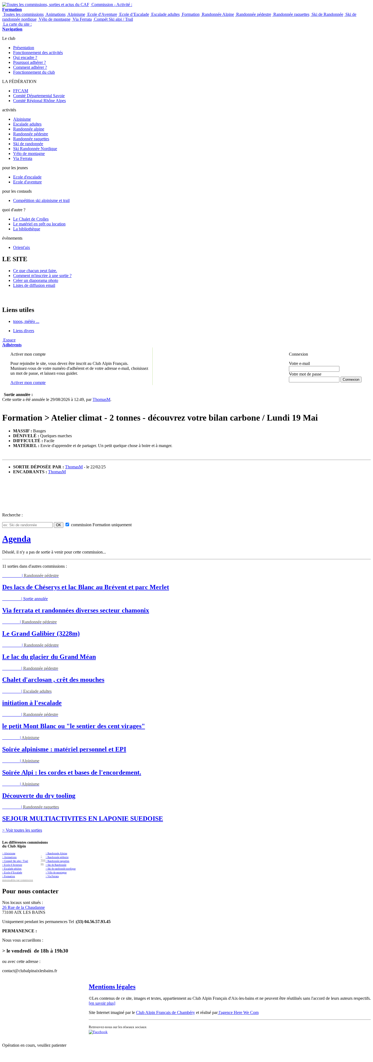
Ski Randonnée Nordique (35, 148)
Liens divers (23, 330)
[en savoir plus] (102, 1003)
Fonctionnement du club (34, 72)
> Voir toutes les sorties (22, 830)
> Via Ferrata (52, 876)
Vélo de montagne (54, 19)
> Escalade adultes (12, 868)
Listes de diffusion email (34, 285)
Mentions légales (112, 986)
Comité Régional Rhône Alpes (39, 100)
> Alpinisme (8, 853)
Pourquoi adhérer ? (29, 62)
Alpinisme (76, 14)
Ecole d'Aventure (101, 14)
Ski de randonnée (28, 143)
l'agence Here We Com (238, 1012)
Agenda (16, 539)
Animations (55, 14)
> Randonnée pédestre (57, 857)
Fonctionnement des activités (38, 52)
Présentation (23, 47)
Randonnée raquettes (290, 14)
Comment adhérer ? (30, 67)
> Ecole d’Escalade (12, 872)
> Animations (9, 857)
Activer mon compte (28, 382)
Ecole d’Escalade (133, 14)
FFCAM (20, 90)
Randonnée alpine (28, 129)
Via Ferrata (82, 19)
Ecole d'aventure (27, 182)
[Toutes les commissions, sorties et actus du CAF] (45, 4)
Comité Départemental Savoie (39, 95)
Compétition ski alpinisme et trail (41, 200)
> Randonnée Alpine (56, 853)
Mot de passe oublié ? (303, 384)
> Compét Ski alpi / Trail (15, 861)
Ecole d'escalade (27, 177)
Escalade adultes (165, 14)
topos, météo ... (26, 321)
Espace (12, 342)
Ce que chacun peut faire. (35, 270)
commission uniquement (101, 524)
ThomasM (101, 399)
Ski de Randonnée (326, 14)
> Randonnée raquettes (57, 861)
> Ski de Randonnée (56, 865)
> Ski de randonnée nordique (61, 868)
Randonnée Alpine (217, 14)
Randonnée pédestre (253, 14)
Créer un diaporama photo (35, 280)
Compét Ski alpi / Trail (113, 19)
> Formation (8, 876)
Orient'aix (21, 247)
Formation (190, 14)
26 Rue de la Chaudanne (23, 907)
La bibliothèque (26, 229)
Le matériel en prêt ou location (39, 224)
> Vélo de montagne (56, 872)
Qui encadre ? (25, 57)
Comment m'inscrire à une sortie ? (42, 275)
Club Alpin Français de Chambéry (165, 1012)
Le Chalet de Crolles (31, 219)
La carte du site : (17, 26)
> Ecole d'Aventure (12, 865)
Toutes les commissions (23, 14)
